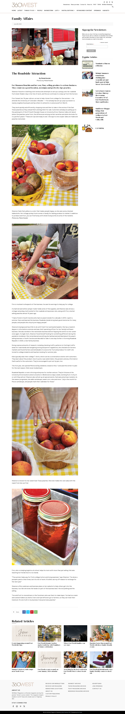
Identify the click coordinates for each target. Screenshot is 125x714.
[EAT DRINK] (87, 128)
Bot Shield (79, 712)
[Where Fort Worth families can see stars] (75, 633)
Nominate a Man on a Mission (103, 64)
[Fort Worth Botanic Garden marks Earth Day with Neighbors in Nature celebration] (49, 633)
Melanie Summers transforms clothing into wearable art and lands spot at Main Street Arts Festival (103, 78)
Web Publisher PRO (66, 712)
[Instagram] (107, 2)
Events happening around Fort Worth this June (22, 644)
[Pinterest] (110, 2)
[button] (112, 7)
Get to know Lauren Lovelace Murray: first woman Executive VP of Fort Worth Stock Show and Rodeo (103, 96)
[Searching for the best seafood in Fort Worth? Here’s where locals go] (75, 659)
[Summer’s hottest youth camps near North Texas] (23, 659)
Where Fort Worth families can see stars (74, 644)
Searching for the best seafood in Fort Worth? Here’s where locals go (75, 671)
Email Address (90, 44)
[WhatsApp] (36, 612)
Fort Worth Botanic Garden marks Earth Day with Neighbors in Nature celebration (49, 645)
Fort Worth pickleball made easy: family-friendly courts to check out (101, 671)
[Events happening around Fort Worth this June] (23, 633)
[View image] (45, 165)
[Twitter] (112, 2)
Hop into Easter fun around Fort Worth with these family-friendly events (101, 645)
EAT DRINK (100, 128)
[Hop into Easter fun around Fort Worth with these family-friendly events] (101, 633)
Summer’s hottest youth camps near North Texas (22, 670)
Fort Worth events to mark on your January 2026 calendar (48, 670)
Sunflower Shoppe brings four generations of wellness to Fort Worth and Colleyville (103, 114)
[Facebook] (104, 2)
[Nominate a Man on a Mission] (87, 64)
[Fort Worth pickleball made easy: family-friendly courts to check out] (101, 659)
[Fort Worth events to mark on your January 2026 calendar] (49, 659)
